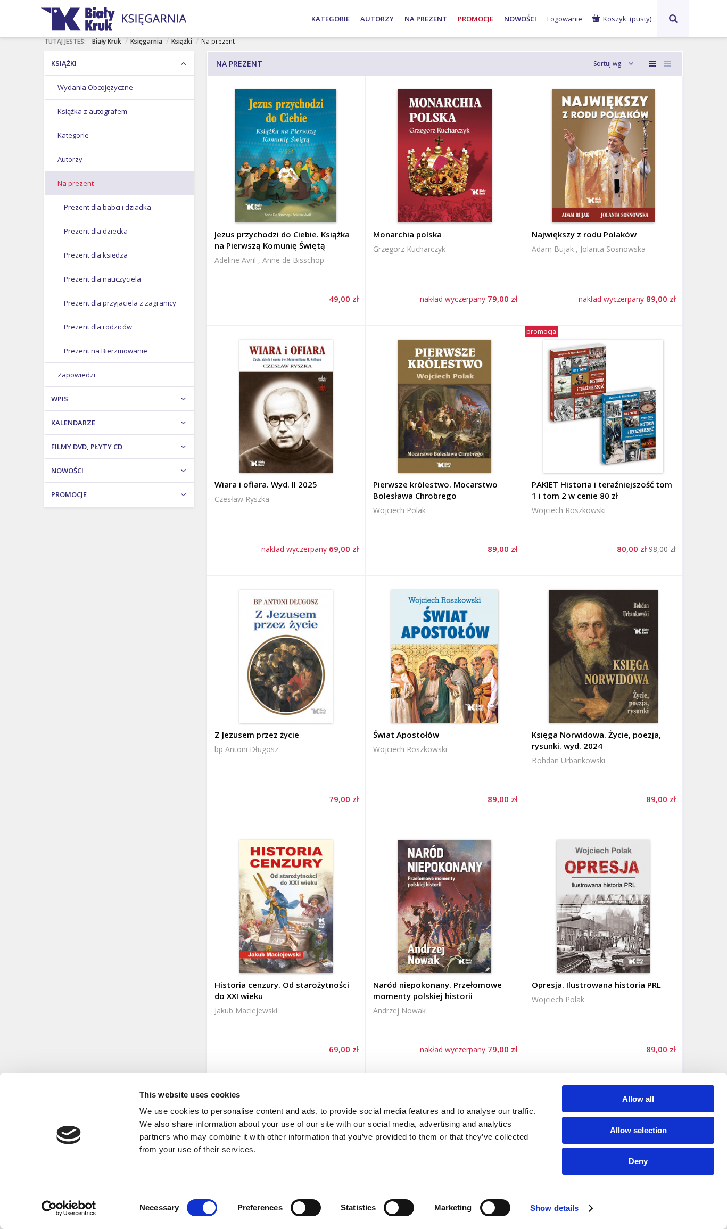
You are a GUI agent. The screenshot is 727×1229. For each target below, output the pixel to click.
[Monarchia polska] (444, 156)
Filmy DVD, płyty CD (86, 446)
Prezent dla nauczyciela (102, 279)
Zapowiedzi (76, 375)
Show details (554, 1207)
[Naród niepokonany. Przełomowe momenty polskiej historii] (444, 906)
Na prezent (425, 18)
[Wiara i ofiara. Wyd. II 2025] (286, 406)
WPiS (59, 398)
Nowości (520, 18)
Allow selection (638, 1130)
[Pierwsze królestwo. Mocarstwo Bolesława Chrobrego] (444, 406)
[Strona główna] (151, 17)
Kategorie (330, 18)
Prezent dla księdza (96, 255)
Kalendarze (73, 422)
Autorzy (377, 18)
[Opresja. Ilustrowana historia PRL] (603, 906)
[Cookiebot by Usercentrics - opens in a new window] (68, 1208)
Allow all (638, 1098)
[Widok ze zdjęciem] (652, 64)
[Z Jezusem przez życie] (286, 656)
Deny (638, 1161)
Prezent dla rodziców (98, 327)
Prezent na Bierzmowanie (105, 351)
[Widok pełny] (667, 64)
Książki (64, 63)
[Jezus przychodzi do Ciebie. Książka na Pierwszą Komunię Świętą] (286, 156)
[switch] (306, 1207)
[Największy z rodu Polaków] (603, 156)
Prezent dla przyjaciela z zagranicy (120, 303)
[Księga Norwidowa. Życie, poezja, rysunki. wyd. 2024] (603, 656)
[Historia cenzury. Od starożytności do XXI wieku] (286, 906)
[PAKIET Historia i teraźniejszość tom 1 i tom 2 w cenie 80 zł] (603, 406)
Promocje (475, 18)
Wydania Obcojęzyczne (95, 87)
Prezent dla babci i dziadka (107, 207)
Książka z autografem (92, 111)
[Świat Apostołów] (444, 656)
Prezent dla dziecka (96, 231)
